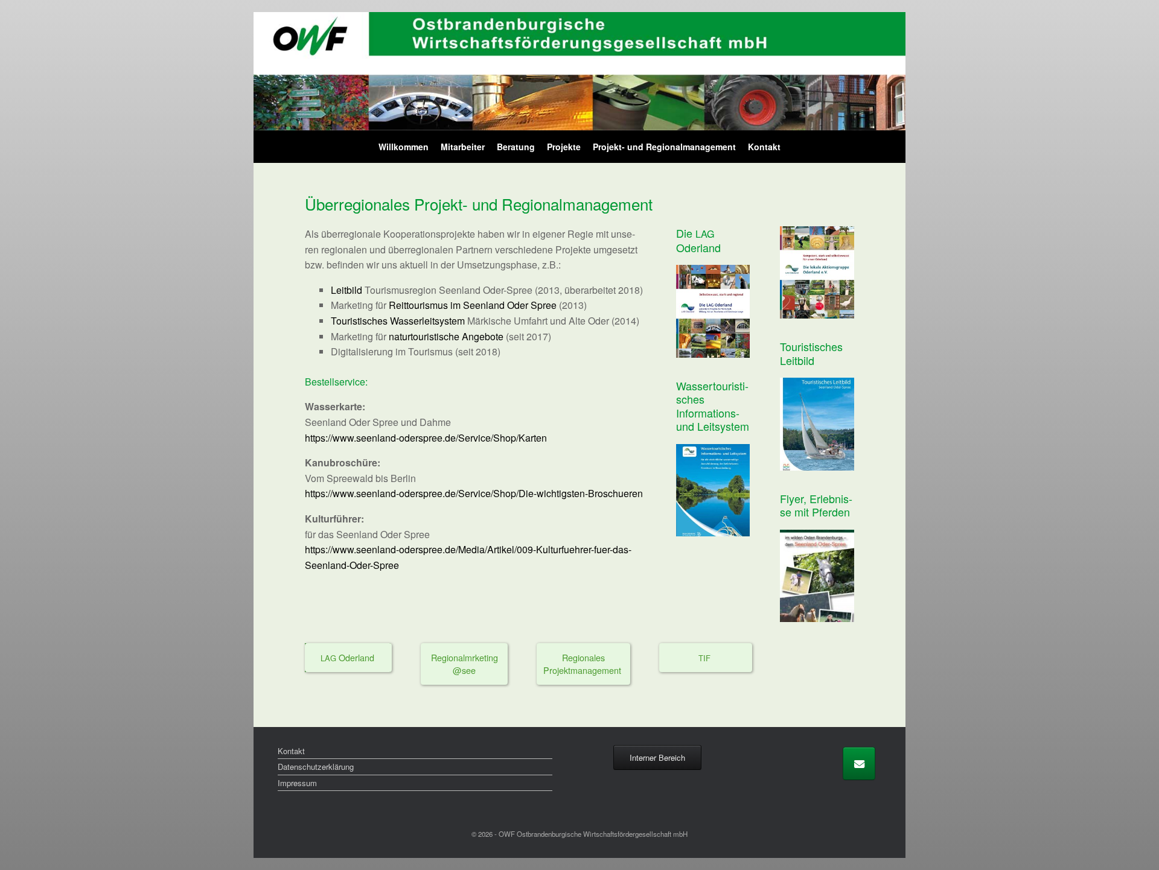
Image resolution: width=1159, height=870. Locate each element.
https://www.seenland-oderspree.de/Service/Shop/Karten (426, 438)
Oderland (349, 657)
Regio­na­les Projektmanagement (583, 663)
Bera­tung (516, 147)
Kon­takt (764, 147)
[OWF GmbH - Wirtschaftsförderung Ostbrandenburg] (579, 71)
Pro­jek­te (564, 147)
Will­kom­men (403, 147)
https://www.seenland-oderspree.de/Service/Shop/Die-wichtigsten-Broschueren (474, 493)
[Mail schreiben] (859, 763)
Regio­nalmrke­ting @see (464, 663)
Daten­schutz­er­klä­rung (316, 766)
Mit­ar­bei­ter (463, 147)
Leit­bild (346, 290)
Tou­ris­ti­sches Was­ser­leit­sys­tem (398, 321)
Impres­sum (297, 783)
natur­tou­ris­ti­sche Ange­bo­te (446, 336)
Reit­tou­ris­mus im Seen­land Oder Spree (473, 305)
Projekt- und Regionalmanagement (664, 147)
